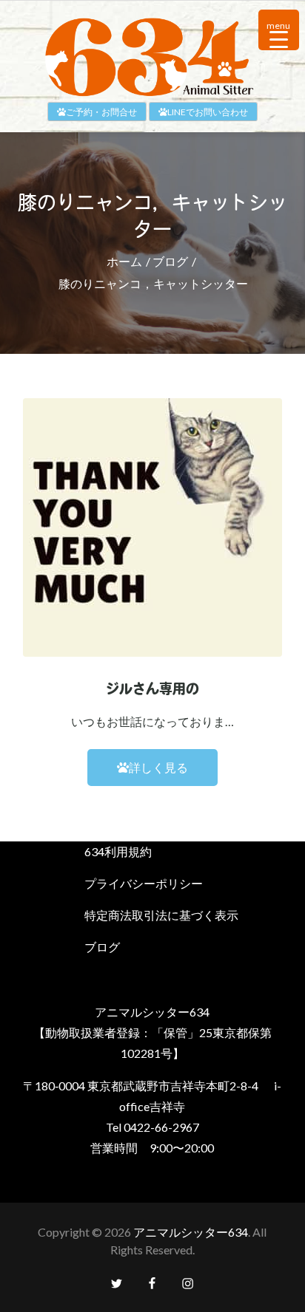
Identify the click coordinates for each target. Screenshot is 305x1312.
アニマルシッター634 (190, 1232)
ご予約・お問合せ (101, 111)
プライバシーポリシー (143, 883)
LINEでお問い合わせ (207, 111)
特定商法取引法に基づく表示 (161, 915)
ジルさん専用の (152, 690)
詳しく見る (158, 767)
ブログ (102, 947)
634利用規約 (118, 851)
